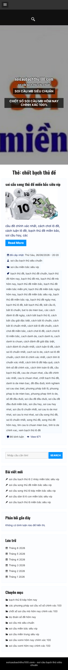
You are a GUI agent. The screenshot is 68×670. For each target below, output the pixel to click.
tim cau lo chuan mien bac (32, 424)
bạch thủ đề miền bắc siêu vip (34, 294)
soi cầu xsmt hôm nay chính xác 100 (29, 645)
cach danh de (29, 336)
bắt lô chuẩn (13, 310)
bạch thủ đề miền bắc (29, 283)
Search (55, 455)
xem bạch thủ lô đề (30, 430)
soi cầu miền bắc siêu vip (24, 266)
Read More (16, 243)
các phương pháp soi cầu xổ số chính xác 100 (35, 605)
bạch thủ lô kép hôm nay (23, 599)
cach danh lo (45, 336)
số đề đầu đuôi (14, 398)
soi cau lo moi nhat (23, 414)
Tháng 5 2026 (17, 553)
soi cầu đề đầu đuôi (36, 398)
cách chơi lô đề (35, 330)
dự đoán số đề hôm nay (22, 616)
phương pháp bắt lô (37, 388)
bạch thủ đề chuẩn (36, 273)
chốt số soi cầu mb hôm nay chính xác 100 (33, 611)
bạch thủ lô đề (14, 304)
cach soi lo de (35, 351)
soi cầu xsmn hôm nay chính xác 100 (30, 639)
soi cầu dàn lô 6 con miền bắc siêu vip (30, 496)
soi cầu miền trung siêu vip (24, 634)
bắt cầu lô (49, 304)
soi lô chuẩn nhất (15, 419)
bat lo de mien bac (32, 310)
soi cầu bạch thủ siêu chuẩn (26, 260)
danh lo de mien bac (17, 383)
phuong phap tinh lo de (44, 393)
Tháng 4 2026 (17, 559)
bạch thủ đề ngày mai (42, 299)
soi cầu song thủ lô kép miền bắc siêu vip (32, 490)
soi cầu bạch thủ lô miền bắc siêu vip (30, 502)
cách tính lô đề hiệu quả (38, 362)
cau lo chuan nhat (28, 377)
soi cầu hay (35, 404)
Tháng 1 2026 (17, 576)
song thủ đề (33, 419)
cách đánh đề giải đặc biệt (39, 341)
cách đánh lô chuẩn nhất (20, 346)
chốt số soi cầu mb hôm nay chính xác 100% (34, 103)
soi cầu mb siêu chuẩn (34, 91)
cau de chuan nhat (32, 372)
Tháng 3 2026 (17, 565)
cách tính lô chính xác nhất (30, 357)
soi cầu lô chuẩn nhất (25, 409)
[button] (5, 5)
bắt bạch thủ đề (33, 304)
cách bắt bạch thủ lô (38, 315)
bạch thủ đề (17, 273)
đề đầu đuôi (37, 383)
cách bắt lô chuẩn (41, 320)
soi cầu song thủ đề (46, 414)
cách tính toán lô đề (42, 367)
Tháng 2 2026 (17, 570)
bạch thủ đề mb (30, 278)
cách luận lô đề (44, 346)
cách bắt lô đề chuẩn (40, 325)
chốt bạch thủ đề (49, 377)
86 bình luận (17, 436)
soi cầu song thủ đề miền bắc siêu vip (32, 184)
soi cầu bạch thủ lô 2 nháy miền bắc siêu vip (34, 479)
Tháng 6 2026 (17, 547)
